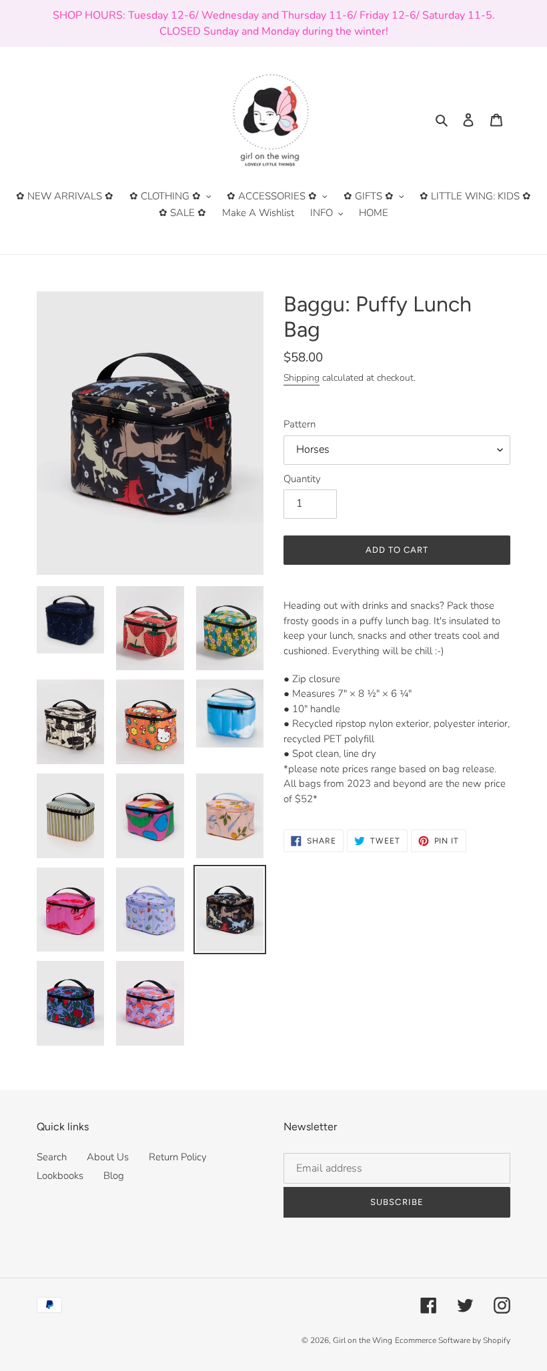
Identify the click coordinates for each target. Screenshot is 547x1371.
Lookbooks (60, 1175)
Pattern (300, 424)
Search (52, 1157)
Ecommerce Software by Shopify (452, 1340)
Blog (113, 1175)
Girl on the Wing (362, 1340)
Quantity (302, 478)
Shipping (302, 377)
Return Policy (178, 1157)
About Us (108, 1157)
